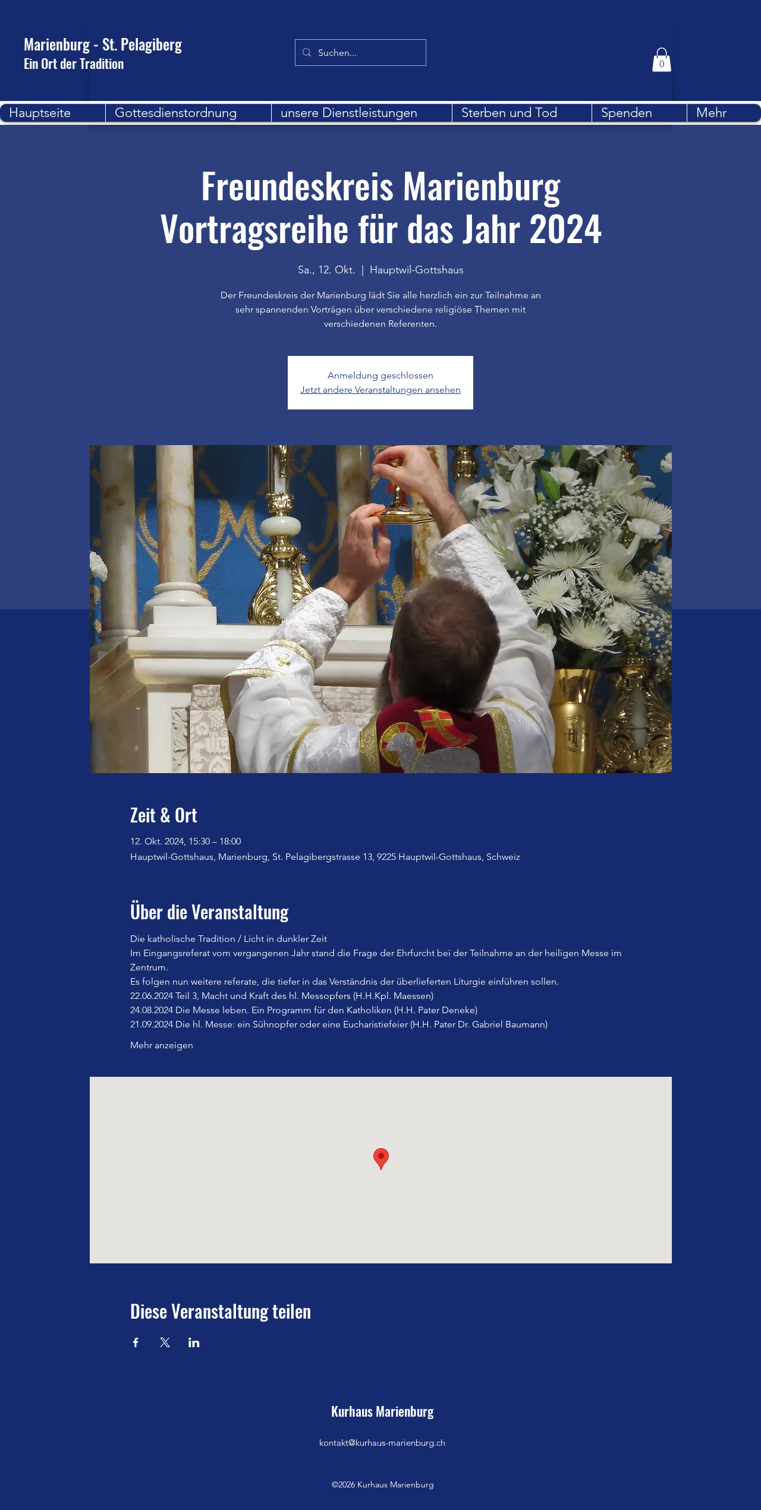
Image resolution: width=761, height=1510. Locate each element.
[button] (662, 60)
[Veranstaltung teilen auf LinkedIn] (194, 1342)
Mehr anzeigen (161, 1045)
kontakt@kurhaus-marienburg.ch (382, 1442)
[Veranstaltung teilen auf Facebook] (135, 1342)
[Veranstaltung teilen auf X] (165, 1342)
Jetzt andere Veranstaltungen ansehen (380, 389)
